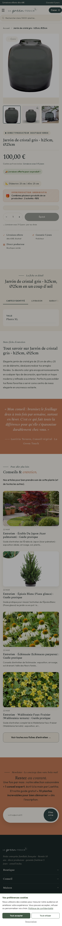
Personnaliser (31, 922)
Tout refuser (45, 916)
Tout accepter (16, 916)
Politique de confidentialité (40, 908)
